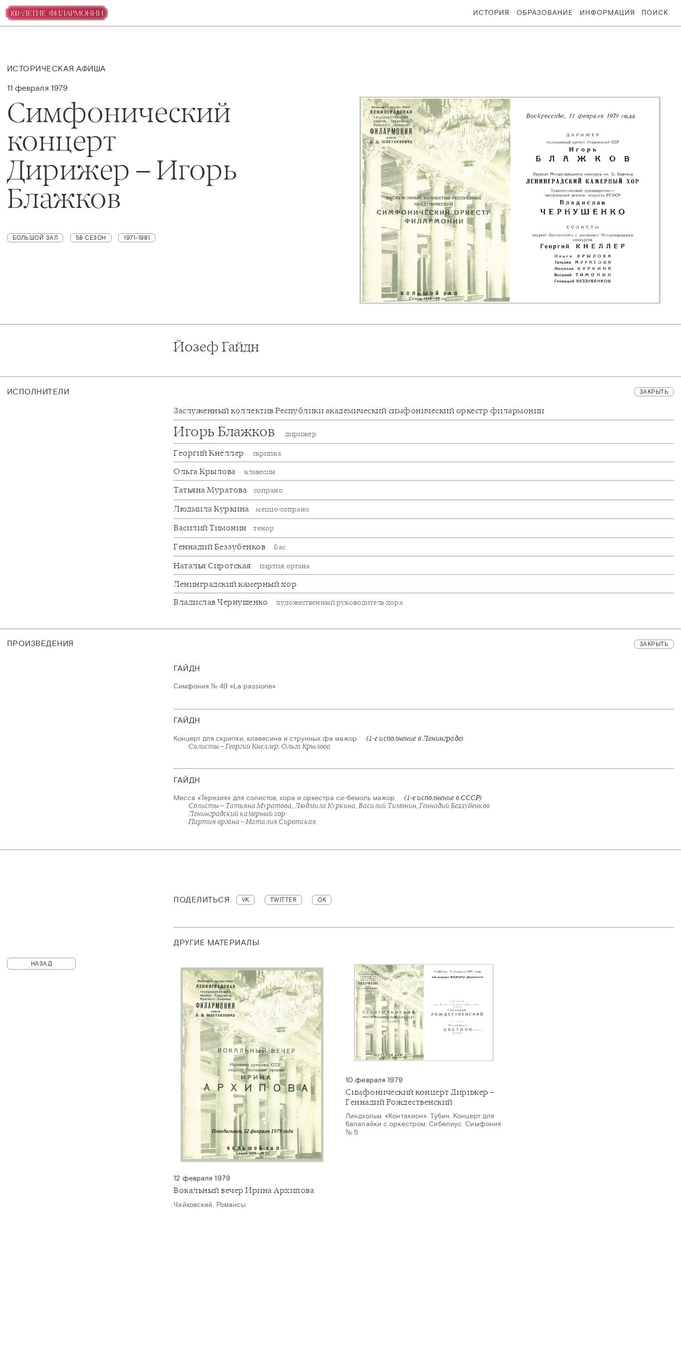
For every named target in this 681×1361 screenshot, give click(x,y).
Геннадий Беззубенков (229, 546)
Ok (322, 899)
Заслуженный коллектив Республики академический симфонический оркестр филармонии (358, 410)
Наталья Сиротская (241, 565)
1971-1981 (137, 237)
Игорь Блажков (244, 431)
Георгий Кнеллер (227, 453)
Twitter (283, 899)
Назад (41, 963)
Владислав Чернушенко (287, 602)
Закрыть (654, 391)
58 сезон (91, 237)
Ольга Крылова (224, 471)
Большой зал (35, 237)
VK (245, 899)
